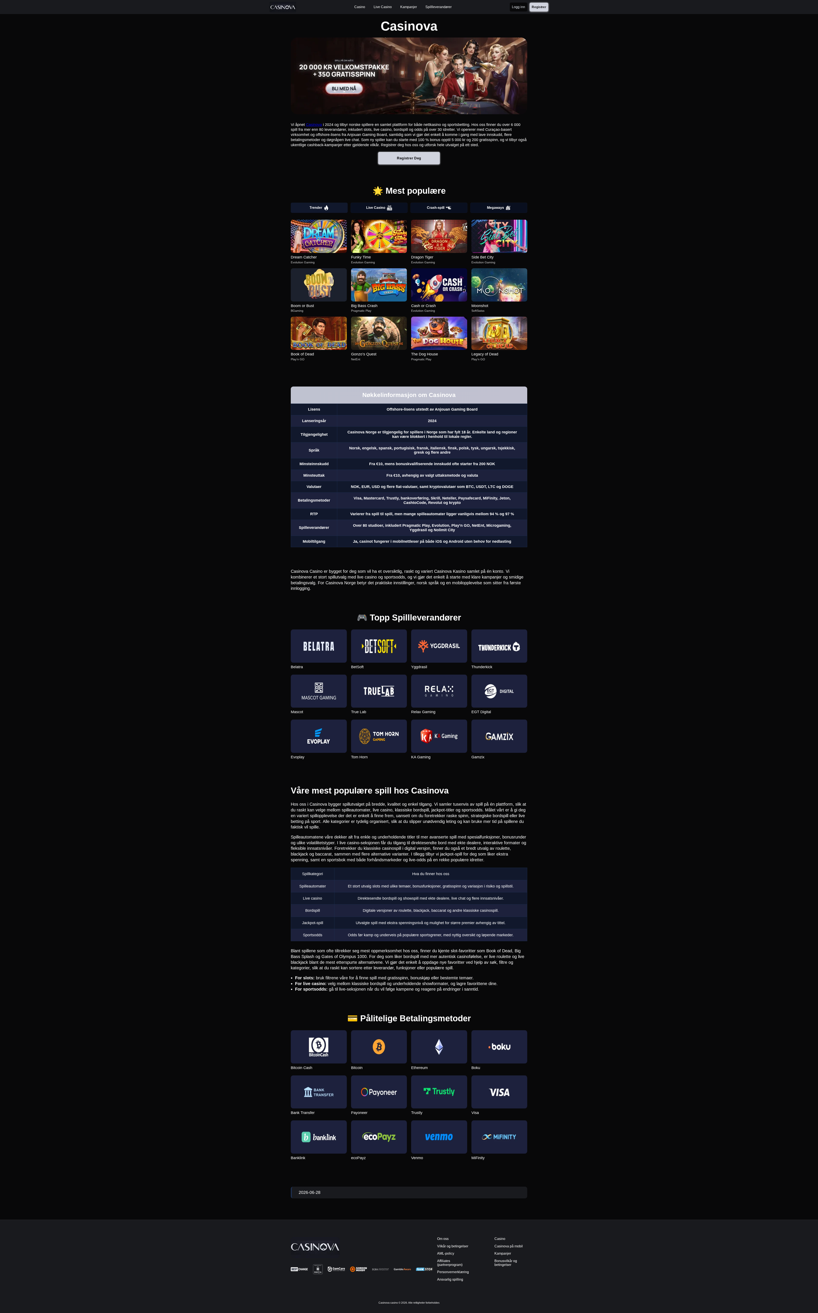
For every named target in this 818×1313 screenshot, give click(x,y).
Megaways (495, 207)
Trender (316, 207)
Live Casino (375, 207)
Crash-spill (435, 207)
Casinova (314, 125)
